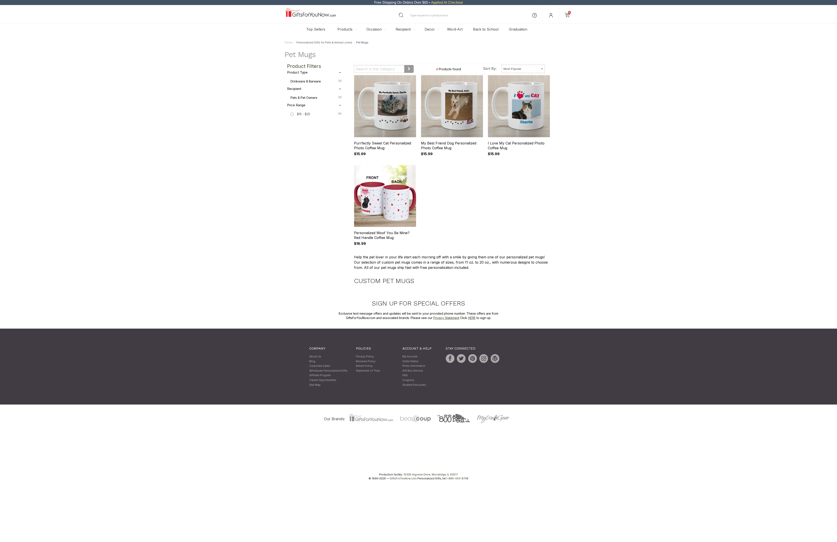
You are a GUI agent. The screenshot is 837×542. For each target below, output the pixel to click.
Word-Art (455, 29)
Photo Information (413, 366)
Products (344, 29)
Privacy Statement (446, 318)
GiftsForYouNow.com (403, 478)
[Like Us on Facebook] (450, 358)
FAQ (405, 375)
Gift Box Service (412, 370)
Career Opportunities (322, 380)
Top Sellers (315, 29)
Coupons (408, 380)
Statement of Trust (368, 370)
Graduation (518, 29)
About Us (315, 356)
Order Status (410, 361)
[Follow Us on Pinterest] (472, 358)
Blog (312, 361)
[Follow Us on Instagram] (483, 358)
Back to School (485, 29)
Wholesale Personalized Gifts (328, 370)
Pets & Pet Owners (316, 98)
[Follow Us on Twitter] (461, 358)
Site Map (315, 384)
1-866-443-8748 (457, 478)
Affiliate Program (320, 375)
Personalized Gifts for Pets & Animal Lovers (324, 42)
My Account (409, 356)
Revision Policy (366, 361)
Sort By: (490, 68)
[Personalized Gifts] (310, 16)
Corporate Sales (319, 366)
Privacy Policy (365, 356)
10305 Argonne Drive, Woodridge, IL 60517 (430, 474)
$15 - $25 (303, 114)
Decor (430, 29)
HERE (472, 318)
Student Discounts (414, 384)
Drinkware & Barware (316, 81)
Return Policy (364, 366)
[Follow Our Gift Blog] (495, 358)
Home (289, 42)
